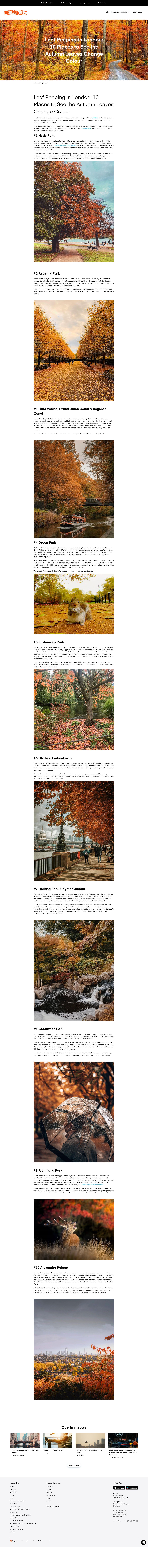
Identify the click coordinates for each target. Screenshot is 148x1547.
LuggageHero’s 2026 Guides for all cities (23, 1523)
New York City (51, 1495)
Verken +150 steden (53, 1506)
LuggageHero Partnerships (21, 1509)
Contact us (117, 1521)
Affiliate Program (15, 1506)
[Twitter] (128, 1521)
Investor (14, 1492)
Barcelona (50, 1487)
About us (13, 1489)
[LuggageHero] (15, 14)
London (95, 118)
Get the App (137, 12)
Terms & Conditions (16, 1529)
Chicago (49, 1489)
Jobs (13, 1495)
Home (12, 1487)
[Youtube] (134, 1521)
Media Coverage (17, 1521)
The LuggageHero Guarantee (21, 1515)
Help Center (14, 1512)
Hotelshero (13, 1504)
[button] (143, 1542)
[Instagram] (131, 1521)
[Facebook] (125, 1521)
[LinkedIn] (137, 1521)
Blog (11, 1498)
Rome (48, 1501)
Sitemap (12, 1532)
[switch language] (107, 12)
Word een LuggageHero (18, 1501)
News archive (74, 1465)
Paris (48, 1498)
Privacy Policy (14, 1526)
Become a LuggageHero (120, 12)
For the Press (14, 1518)
